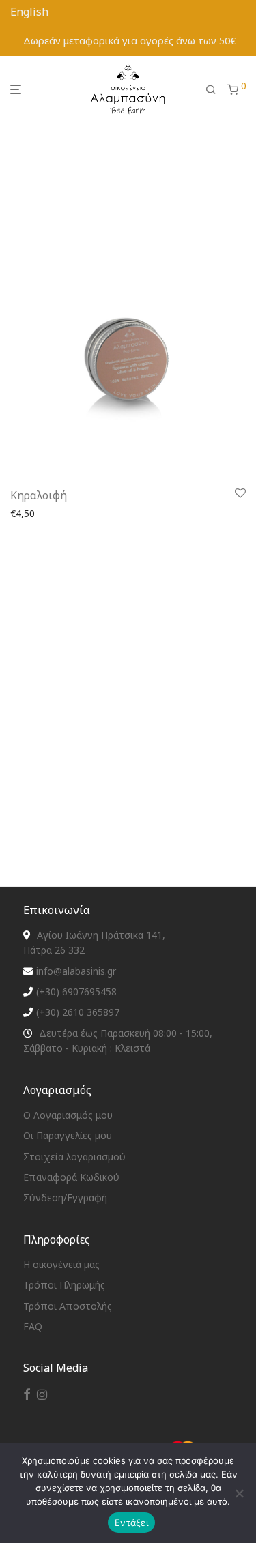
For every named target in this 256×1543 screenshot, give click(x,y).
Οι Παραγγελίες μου (67, 1135)
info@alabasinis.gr (76, 971)
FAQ (32, 1326)
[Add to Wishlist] (240, 494)
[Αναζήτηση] (211, 89)
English (29, 11)
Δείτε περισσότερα (95, 529)
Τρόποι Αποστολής (67, 1305)
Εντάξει (131, 1522)
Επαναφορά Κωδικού (71, 1177)
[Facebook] (26, 1393)
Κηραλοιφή (38, 495)
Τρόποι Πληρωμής (64, 1284)
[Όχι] (239, 1493)
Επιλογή (25, 529)
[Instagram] (42, 1393)
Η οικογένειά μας (61, 1264)
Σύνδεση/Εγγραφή (65, 1197)
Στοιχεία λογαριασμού (74, 1156)
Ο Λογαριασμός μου (68, 1114)
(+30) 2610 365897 (77, 1011)
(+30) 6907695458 (76, 991)
